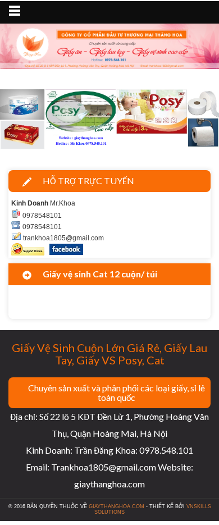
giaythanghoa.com (116, 506)
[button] (16, 121)
